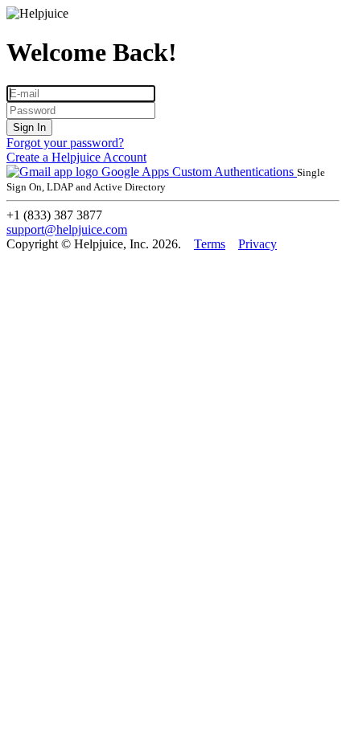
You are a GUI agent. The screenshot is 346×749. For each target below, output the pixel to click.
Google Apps (135, 171)
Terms (209, 244)
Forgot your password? (65, 142)
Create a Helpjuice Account (76, 157)
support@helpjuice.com (66, 229)
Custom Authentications (234, 171)
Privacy (257, 244)
